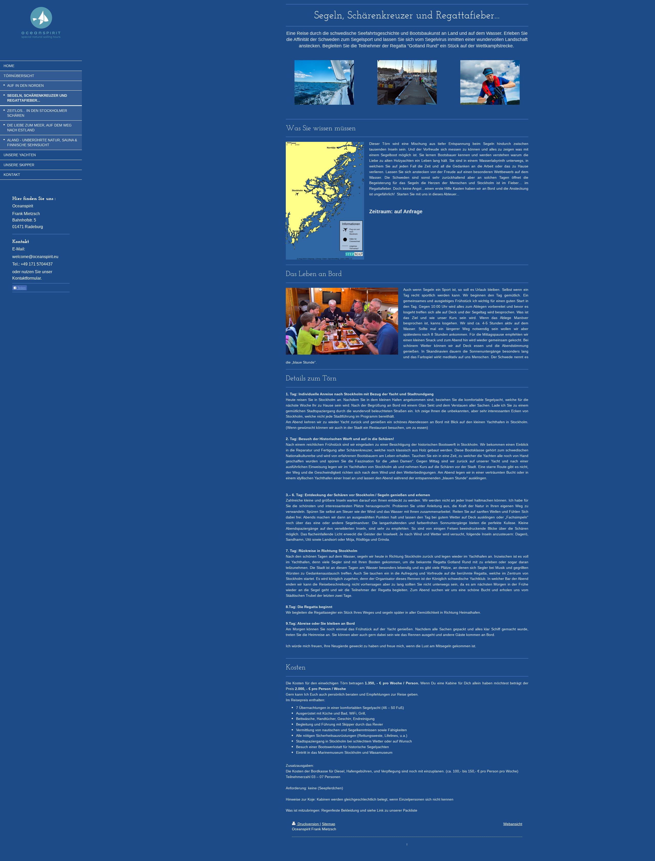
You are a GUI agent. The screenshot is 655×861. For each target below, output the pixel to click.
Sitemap (328, 824)
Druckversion (308, 824)
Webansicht (512, 824)
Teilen (21, 288)
